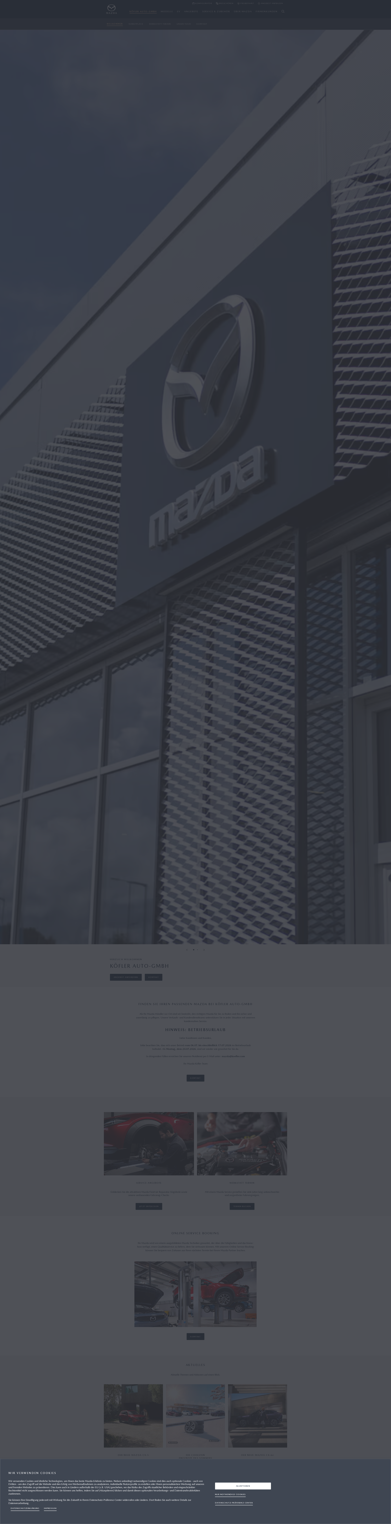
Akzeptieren (243, 1486)
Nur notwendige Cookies (230, 1494)
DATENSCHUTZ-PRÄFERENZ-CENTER (234, 1503)
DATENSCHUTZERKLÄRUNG (25, 1508)
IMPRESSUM (50, 1508)
